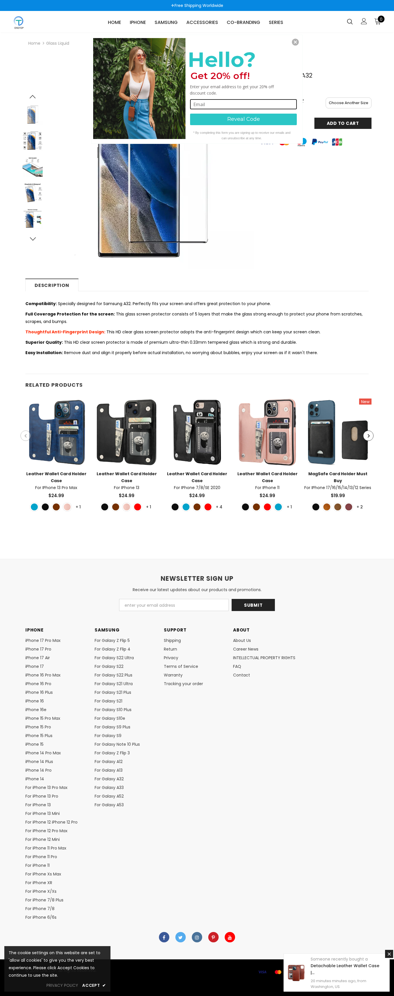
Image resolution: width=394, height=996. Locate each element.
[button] (295, 42)
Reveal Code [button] (243, 119)
